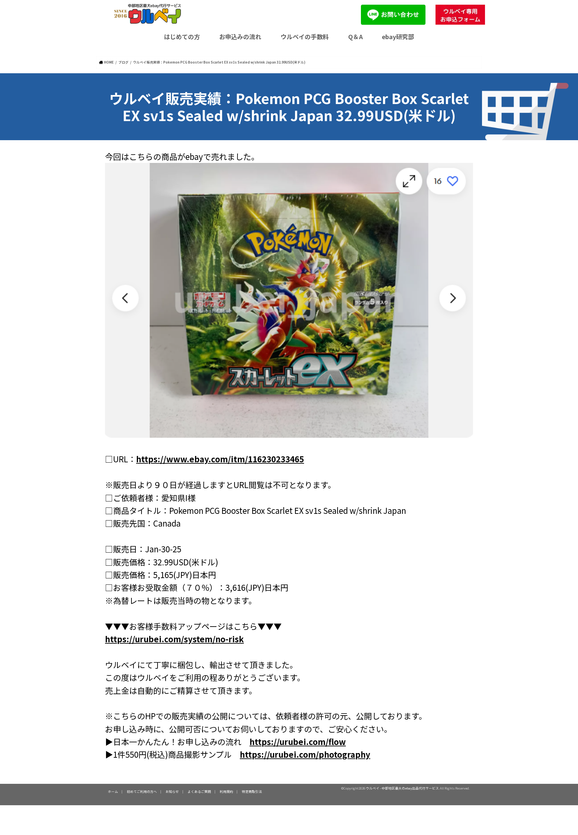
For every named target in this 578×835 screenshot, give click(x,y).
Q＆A (355, 36)
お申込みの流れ (240, 36)
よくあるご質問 (199, 791)
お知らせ (172, 791)
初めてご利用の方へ (142, 791)
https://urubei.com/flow (298, 741)
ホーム (113, 791)
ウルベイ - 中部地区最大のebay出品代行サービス (402, 788)
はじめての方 (182, 36)
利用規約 (226, 791)
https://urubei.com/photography (305, 754)
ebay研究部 (398, 36)
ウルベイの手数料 (305, 36)
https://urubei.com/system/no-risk (174, 639)
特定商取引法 (252, 791)
